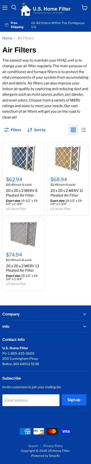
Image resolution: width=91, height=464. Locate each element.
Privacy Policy (53, 446)
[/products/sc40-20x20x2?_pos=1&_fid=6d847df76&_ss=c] (23, 158)
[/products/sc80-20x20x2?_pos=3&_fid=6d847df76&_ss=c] (23, 234)
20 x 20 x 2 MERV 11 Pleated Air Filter (66, 193)
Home (7, 38)
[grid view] (73, 130)
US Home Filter (16, 209)
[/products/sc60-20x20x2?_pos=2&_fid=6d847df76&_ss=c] (67, 158)
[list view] (83, 130)
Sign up (73, 400)
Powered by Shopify (45, 455)
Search (33, 446)
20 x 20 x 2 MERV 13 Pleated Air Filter (22, 268)
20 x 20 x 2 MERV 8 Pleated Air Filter (22, 193)
